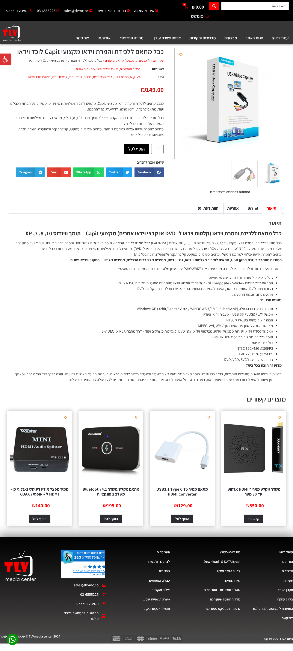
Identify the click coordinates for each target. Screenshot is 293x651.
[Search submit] (214, 6)
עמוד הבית (157, 60)
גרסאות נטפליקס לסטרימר (222, 608)
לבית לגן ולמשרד (159, 561)
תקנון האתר (285, 590)
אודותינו (104, 38)
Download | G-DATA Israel (222, 561)
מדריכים (287, 571)
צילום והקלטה (161, 590)
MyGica (135, 77)
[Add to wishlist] (181, 54)
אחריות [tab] (233, 208)
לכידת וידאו (59, 77)
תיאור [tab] (271, 208)
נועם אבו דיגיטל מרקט (278, 638)
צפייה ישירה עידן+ (166, 38)
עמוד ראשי (280, 38)
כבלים (88, 77)
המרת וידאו (121, 77)
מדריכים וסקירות (202, 38)
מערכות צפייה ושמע (156, 599)
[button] (5, 59)
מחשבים (164, 571)
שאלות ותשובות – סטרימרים (222, 590)
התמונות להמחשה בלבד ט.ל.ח (273, 608)
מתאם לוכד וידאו (39, 77)
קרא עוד (253, 518)
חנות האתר (254, 38)
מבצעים (230, 38)
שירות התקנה (231, 580)
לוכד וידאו (75, 77)
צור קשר (82, 38)
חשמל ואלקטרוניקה (157, 608)
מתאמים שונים (114, 60)
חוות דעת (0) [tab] (208, 208)
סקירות (288, 580)
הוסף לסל (136, 149)
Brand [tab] (253, 208)
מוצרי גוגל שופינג (107, 69)
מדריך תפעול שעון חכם (225, 599)
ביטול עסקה (285, 599)
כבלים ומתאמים (136, 60)
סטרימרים (163, 552)
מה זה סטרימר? (131, 38)
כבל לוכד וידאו (102, 77)
